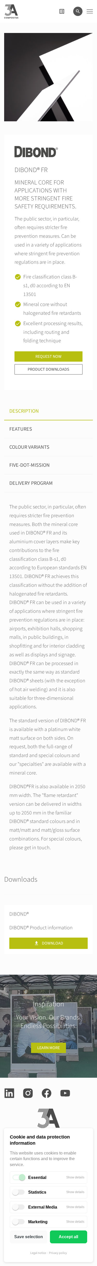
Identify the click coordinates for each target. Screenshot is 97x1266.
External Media (42, 1207)
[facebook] (46, 1093)
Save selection (28, 1237)
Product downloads (48, 369)
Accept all (68, 1237)
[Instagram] (28, 1093)
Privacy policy (58, 1253)
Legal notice (38, 1253)
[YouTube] (65, 1093)
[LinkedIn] (9, 1093)
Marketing (38, 1222)
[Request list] (62, 11)
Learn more (48, 1048)
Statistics (37, 1192)
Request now (48, 356)
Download (52, 943)
